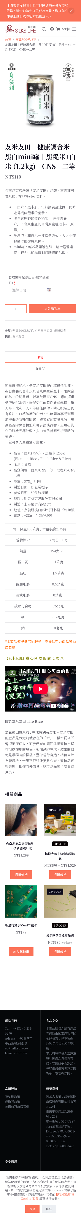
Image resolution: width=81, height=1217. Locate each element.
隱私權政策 (12, 1096)
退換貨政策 (12, 1101)
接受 (32, 1209)
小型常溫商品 (43, 330)
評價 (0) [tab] (40, 368)
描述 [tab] (40, 357)
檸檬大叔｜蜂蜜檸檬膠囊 (60, 856)
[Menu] (74, 29)
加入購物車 (52, 308)
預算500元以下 (23, 330)
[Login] (52, 29)
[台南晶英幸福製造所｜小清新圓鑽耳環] (21, 820)
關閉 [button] (71, 11)
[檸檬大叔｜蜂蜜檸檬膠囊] (60, 820)
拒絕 (49, 1209)
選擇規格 (21, 874)
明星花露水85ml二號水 (21, 925)
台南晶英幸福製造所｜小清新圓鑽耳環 (21, 845)
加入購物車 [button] (21, 951)
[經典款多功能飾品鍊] (60, 901)
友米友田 (18, 336)
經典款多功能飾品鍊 (60, 935)
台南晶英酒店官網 (17, 1106)
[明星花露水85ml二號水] (21, 901)
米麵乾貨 (60, 330)
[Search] (44, 29)
